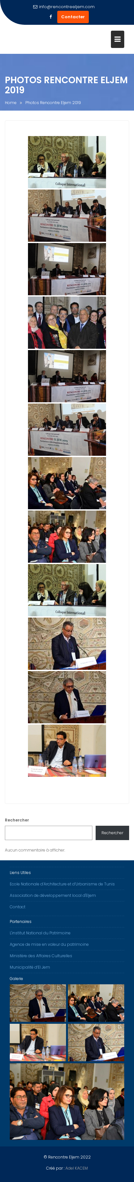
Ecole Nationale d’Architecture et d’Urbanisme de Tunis (62, 884)
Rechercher (17, 820)
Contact (17, 907)
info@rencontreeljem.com (67, 7)
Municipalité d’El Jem (30, 967)
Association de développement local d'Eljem (53, 895)
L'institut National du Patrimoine (40, 933)
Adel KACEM (76, 1168)
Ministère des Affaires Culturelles (41, 956)
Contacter (73, 17)
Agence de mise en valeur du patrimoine (49, 944)
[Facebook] (51, 17)
